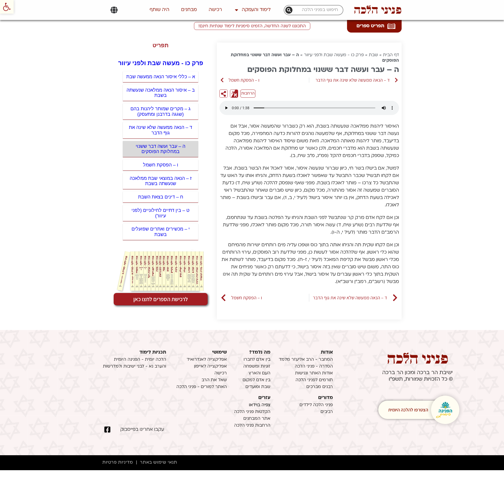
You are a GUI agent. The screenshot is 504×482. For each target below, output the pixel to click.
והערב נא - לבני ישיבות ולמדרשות (134, 366)
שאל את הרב (214, 380)
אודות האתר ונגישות (314, 373)
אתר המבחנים (256, 419)
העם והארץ (259, 373)
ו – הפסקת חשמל (160, 164)
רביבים (327, 412)
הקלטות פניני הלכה (252, 412)
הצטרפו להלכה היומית (408, 410)
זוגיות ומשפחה (256, 366)
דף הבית (391, 55)
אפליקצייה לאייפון (210, 366)
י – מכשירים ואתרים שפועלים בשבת (161, 231)
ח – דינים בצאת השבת (160, 197)
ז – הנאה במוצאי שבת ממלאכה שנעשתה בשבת (161, 181)
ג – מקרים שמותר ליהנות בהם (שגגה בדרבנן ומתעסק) (160, 111)
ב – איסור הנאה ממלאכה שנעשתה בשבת (161, 92)
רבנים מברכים (319, 387)
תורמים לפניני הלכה (314, 380)
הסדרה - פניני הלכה (314, 366)
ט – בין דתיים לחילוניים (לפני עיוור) (161, 213)
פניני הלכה (378, 10)
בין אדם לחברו (257, 360)
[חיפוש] (288, 10)
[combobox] (316, 10)
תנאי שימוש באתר (158, 462)
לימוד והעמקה (256, 10)
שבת (373, 55)
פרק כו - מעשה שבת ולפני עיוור (334, 55)
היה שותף (159, 10)
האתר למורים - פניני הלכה (201, 387)
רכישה (215, 10)
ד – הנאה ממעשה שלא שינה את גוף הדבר (160, 130)
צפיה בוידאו (259, 405)
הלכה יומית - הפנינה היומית (140, 360)
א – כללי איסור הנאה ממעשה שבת (160, 76)
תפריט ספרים (370, 26)
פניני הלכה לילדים (316, 405)
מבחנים (189, 10)
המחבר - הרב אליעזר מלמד (306, 360)
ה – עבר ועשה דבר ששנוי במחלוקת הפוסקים (160, 149)
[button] (7, 7)
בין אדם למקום (256, 380)
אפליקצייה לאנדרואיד (207, 360)
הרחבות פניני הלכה (252, 425)
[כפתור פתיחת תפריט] (114, 10)
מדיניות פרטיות (117, 462)
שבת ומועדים (257, 387)
